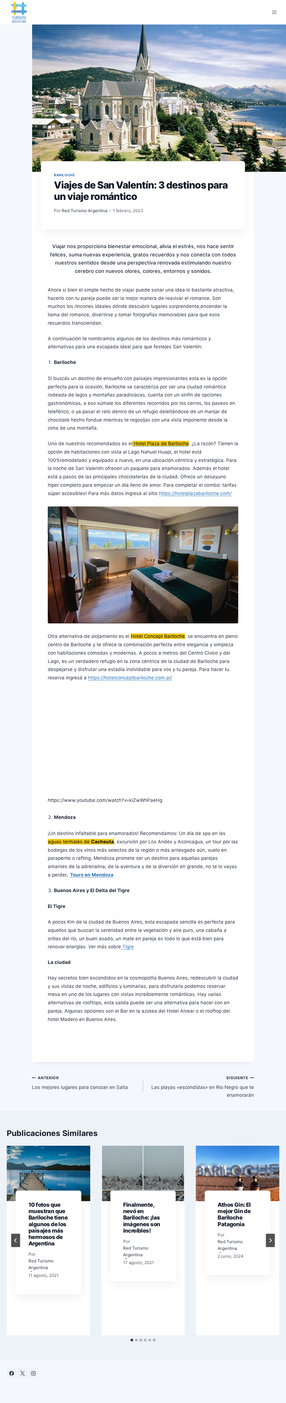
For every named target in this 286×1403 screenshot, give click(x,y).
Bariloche (64, 175)
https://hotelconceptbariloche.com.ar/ (130, 677)
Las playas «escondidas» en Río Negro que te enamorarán (202, 1087)
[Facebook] (11, 1373)
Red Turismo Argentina (84, 210)
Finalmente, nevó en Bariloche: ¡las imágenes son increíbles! (141, 1217)
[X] (22, 1373)
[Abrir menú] (274, 12)
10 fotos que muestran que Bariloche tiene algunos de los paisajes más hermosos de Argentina (48, 1224)
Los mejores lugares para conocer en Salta (80, 1083)
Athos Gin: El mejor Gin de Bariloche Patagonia (234, 1214)
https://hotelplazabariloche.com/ (195, 493)
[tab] (131, 1340)
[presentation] (48, 1173)
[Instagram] (33, 1373)
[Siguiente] (270, 1240)
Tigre (127, 946)
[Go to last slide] (15, 1240)
